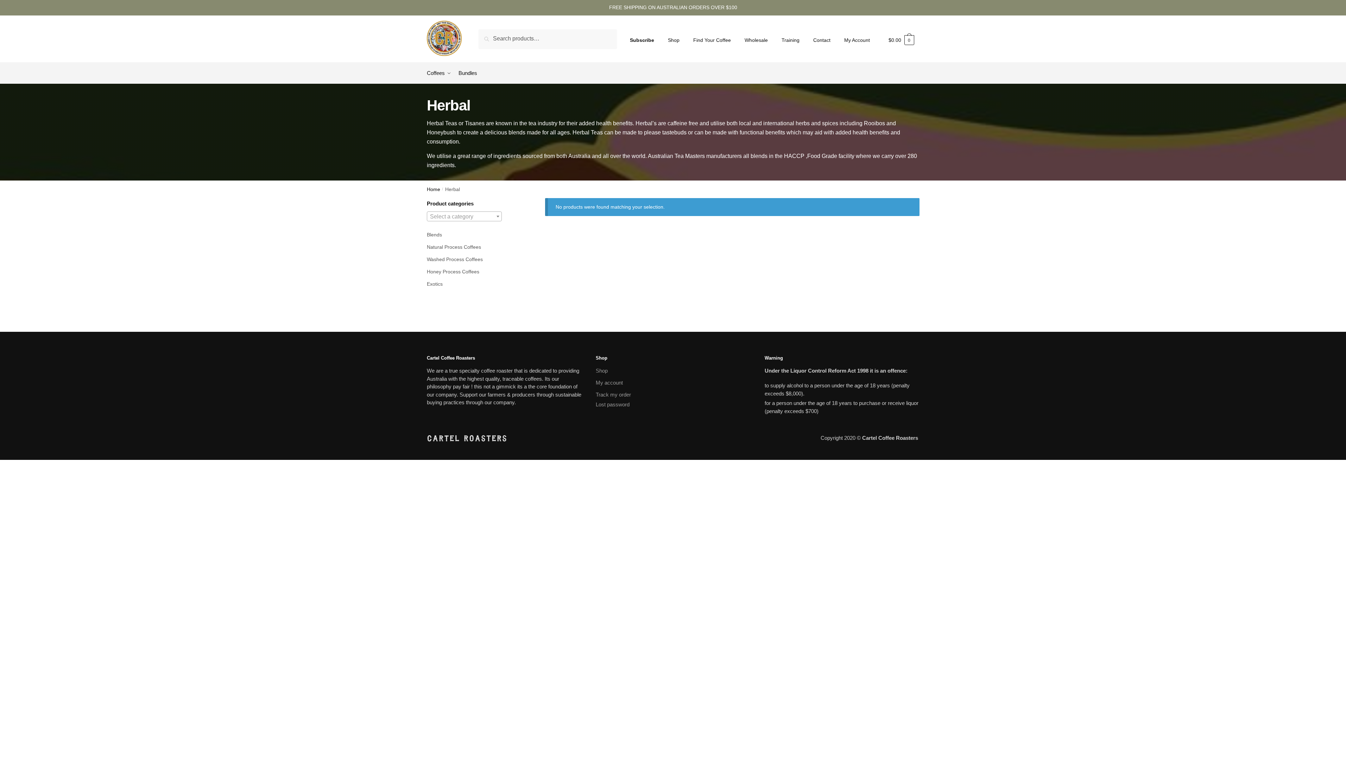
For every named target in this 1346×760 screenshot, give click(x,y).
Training (791, 40)
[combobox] (464, 216)
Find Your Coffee (712, 40)
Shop (674, 40)
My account (609, 383)
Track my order (613, 395)
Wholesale (756, 40)
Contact (821, 40)
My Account (857, 40)
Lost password (613, 404)
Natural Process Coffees (454, 247)
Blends (434, 235)
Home (433, 189)
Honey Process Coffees (453, 271)
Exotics (435, 284)
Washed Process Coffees (455, 259)
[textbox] (464, 217)
